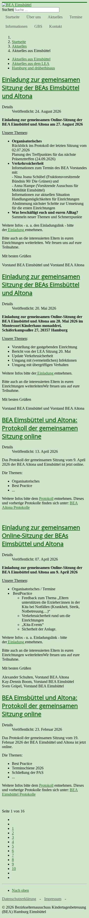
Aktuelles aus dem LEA (30, 63)
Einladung (16, 230)
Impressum (52, 899)
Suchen (8, 9)
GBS (38, 26)
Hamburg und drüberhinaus (33, 68)
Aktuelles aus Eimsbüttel (31, 59)
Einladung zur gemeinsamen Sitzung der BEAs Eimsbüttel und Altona (41, 87)
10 (14, 868)
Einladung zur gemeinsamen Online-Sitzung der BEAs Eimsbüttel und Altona (41, 535)
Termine (75, 17)
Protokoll (46, 498)
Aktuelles (55, 17)
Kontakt (55, 26)
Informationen (16, 26)
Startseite (12, 17)
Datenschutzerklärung (19, 899)
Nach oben (20, 890)
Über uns (33, 17)
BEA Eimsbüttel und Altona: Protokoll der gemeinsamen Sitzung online (40, 428)
